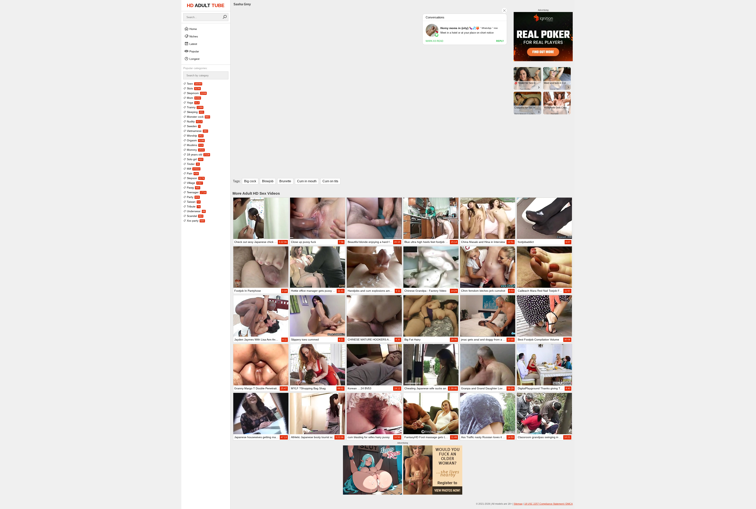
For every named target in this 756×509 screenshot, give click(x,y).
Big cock (250, 181)
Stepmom (196, 93)
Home (193, 29)
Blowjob (267, 181)
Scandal (194, 215)
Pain (192, 173)
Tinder (192, 164)
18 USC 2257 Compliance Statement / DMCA (548, 504)
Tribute (193, 206)
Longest (194, 58)
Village (194, 182)
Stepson (195, 178)
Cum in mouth (307, 181)
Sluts (193, 88)
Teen (194, 83)
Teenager (196, 192)
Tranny (194, 107)
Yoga (192, 102)
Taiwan (193, 201)
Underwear (195, 211)
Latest (193, 43)
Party (192, 197)
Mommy (195, 149)
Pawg (193, 187)
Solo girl (194, 159)
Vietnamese (197, 130)
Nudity (194, 121)
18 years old (197, 154)
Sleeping (195, 112)
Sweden (193, 126)
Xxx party (195, 220)
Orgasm (195, 140)
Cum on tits (330, 181)
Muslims (194, 145)
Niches (193, 36)
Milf (193, 168)
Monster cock (197, 116)
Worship (194, 135)
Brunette (285, 181)
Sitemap (518, 504)
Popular (194, 51)
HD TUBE (205, 5)
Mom (193, 97)
